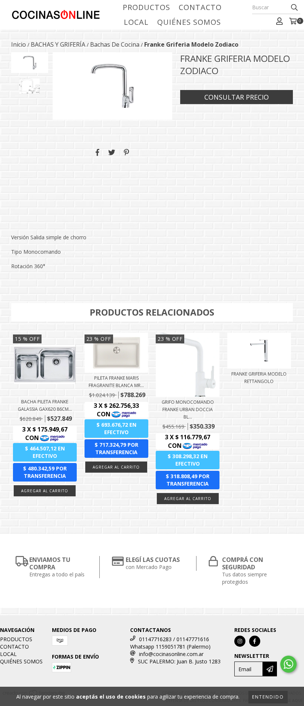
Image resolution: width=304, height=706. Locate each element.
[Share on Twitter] (111, 152)
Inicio (18, 44)
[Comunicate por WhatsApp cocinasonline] (288, 664)
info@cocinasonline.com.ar (171, 653)
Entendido (268, 697)
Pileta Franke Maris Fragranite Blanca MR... (116, 382)
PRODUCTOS (146, 7)
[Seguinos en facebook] (254, 641)
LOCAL (136, 22)
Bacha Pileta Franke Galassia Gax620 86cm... (45, 405)
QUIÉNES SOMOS (189, 22)
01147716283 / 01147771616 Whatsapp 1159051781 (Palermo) (170, 643)
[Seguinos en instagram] (239, 641)
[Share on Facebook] (97, 152)
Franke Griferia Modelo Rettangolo (259, 377)
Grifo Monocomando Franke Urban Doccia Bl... (188, 409)
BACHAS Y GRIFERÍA (58, 44)
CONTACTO (200, 7)
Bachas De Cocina (114, 44)
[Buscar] (294, 7)
